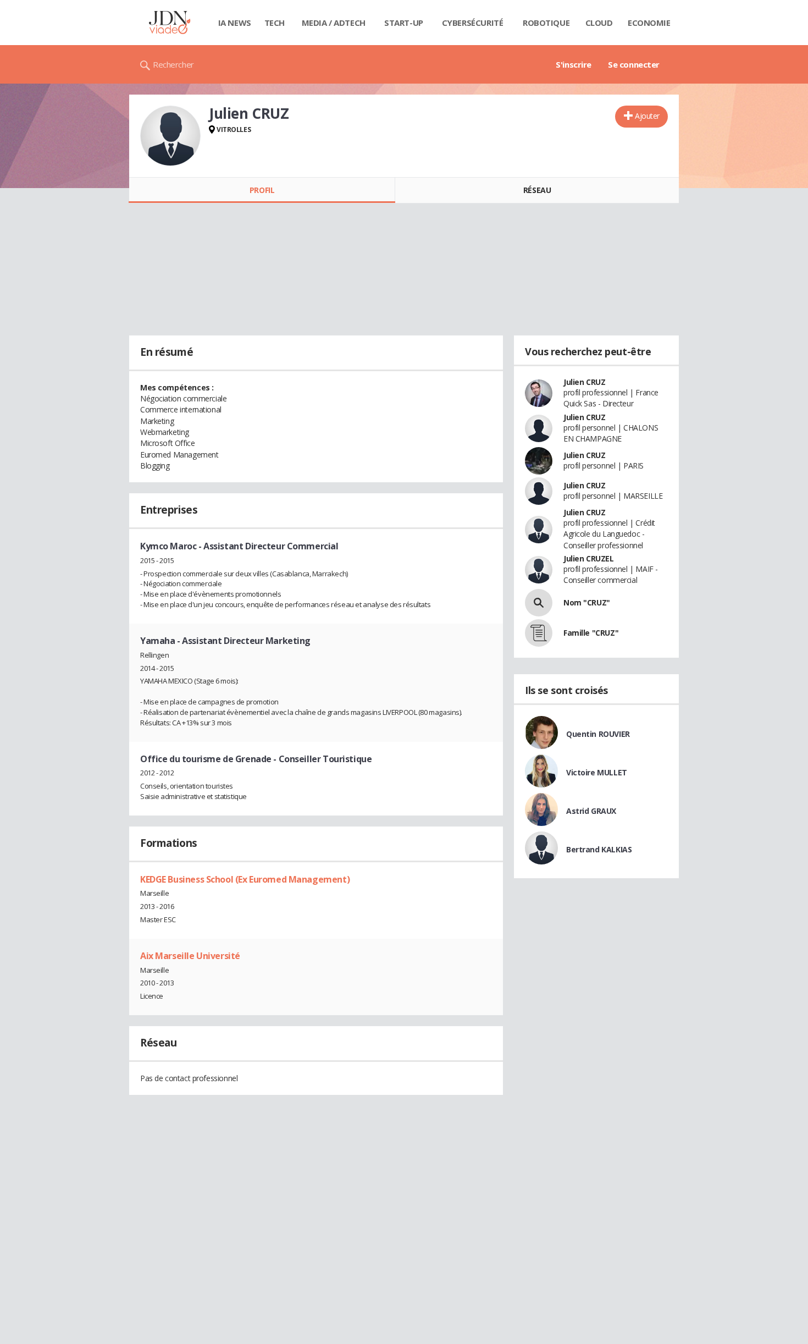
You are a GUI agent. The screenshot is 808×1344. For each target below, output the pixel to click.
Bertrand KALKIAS (599, 849)
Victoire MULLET (596, 772)
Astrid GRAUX (591, 811)
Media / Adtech (334, 22)
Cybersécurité (472, 22)
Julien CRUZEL (588, 558)
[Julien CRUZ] (170, 136)
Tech (274, 22)
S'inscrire (573, 64)
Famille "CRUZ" (590, 632)
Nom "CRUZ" (586, 602)
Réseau (537, 190)
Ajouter (647, 116)
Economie (649, 22)
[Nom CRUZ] (538, 602)
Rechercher (173, 64)
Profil (262, 190)
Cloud (599, 22)
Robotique (546, 22)
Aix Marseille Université (190, 956)
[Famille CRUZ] (538, 633)
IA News (234, 22)
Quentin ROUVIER (598, 734)
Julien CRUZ (584, 382)
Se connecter (634, 64)
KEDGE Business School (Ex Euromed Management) (245, 879)
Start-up (403, 22)
